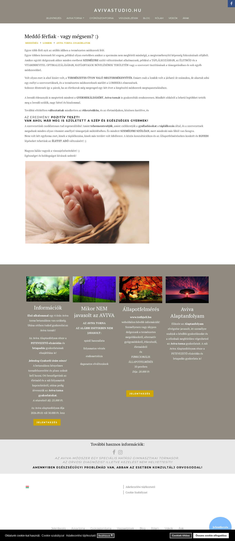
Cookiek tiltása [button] (181, 535)
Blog (146, 18)
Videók (173, 18)
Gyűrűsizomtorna (101, 18)
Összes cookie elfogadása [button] (211, 535)
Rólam (159, 18)
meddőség (31, 43)
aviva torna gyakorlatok (73, 43)
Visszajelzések (128, 18)
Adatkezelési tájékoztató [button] (81, 535)
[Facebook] (231, 3)
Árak (186, 18)
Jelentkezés (53, 18)
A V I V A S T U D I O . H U (117, 10)
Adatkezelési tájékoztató (140, 487)
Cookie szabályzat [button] (53, 535)
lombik (47, 43)
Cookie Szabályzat (136, 492)
